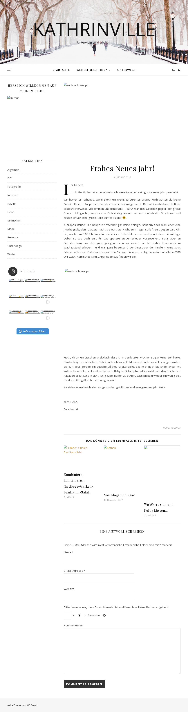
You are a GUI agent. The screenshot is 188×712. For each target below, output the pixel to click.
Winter (11, 254)
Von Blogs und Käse (119, 495)
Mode (11, 229)
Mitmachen (14, 220)
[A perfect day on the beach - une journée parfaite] (48, 318)
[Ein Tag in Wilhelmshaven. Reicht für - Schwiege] (16, 286)
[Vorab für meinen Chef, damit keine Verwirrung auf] (32, 286)
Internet (12, 195)
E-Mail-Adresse (74, 570)
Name (68, 552)
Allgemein (13, 170)
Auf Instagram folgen (34, 331)
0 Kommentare (172, 428)
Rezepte (12, 237)
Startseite (61, 70)
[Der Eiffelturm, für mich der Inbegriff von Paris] (16, 302)
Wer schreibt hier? (92, 70)
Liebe (10, 212)
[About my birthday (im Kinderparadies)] (48, 302)
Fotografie (14, 186)
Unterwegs (126, 70)
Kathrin (11, 203)
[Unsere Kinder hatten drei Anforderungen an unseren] (32, 302)
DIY (9, 178)
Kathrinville (94, 29)
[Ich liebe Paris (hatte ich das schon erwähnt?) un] (16, 318)
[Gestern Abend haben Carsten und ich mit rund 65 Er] (48, 286)
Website (69, 589)
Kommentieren (73, 625)
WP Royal (32, 705)
